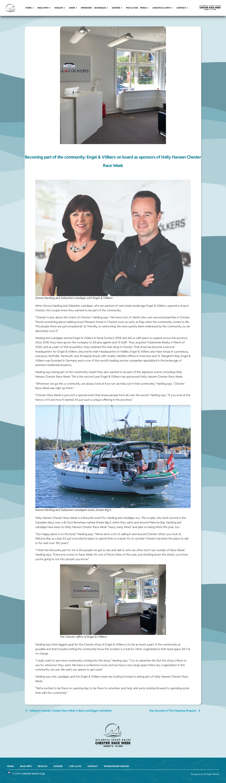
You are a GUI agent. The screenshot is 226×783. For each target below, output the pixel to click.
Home (28, 8)
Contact (181, 8)
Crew (72, 8)
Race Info (43, 8)
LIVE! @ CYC (75, 766)
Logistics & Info (161, 8)
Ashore (116, 8)
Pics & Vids (132, 8)
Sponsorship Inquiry (116, 766)
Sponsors (86, 8)
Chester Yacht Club (33, 773)
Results (59, 8)
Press (143, 8)
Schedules (100, 8)
